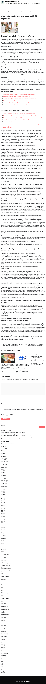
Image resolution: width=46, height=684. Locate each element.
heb (2, 573)
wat (2, 664)
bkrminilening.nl (12, 1)
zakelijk (2, 671)
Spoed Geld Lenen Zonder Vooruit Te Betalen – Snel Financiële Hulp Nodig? (16, 435)
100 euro (3, 502)
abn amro (3, 527)
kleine (2, 592)
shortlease (3, 647)
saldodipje (3, 644)
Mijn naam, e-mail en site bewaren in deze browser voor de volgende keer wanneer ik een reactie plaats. (23, 410)
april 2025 (3, 474)
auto (2, 532)
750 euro (3, 522)
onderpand (3, 625)
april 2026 (3, 455)
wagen (2, 663)
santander (3, 645)
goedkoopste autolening (6, 568)
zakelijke (3, 672)
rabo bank (3, 639)
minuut (2, 622)
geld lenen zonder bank (6, 563)
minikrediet (3, 617)
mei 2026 (3, 453)
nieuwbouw (3, 623)
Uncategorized (4, 656)
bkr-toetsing (8, 335)
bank (2, 537)
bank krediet (3, 538)
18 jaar (2, 507)
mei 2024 (3, 491)
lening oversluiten (4, 611)
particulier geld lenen (5, 630)
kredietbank (3, 600)
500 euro (3, 519)
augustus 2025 (4, 467)
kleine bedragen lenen (39, 335)
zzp (2, 674)
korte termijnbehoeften (6, 336)
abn (2, 526)
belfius (2, 543)
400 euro (3, 516)
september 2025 (4, 466)
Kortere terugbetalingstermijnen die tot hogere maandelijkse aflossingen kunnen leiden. (23, 117)
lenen (2, 604)
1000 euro (3, 504)
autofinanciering (4, 533)
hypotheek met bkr (5, 581)
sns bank (3, 652)
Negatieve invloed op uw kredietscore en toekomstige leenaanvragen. (19, 122)
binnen (2, 545)
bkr (1, 546)
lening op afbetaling (5, 609)
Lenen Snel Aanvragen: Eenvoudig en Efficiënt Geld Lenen (12, 434)
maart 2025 (3, 475)
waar (2, 661)
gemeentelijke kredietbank (6, 567)
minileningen (31, 336)
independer (3, 582)
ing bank (3, 586)
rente (2, 642)
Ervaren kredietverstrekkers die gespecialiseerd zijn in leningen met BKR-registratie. (23, 105)
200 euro (3, 508)
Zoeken (3, 425)
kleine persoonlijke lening (6, 593)
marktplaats (3, 615)
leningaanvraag (24, 336)
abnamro (3, 529)
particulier (3, 628)
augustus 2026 (4, 448)
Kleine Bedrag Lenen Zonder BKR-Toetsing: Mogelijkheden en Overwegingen (36, 357)
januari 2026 (3, 459)
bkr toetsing (3, 549)
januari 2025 (3, 478)
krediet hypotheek (5, 598)
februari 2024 (4, 496)
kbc (2, 589)
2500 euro (3, 513)
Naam (3, 398)
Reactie (3, 382)
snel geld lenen (4, 649)
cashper (2, 551)
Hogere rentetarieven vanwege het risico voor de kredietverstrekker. (19, 113)
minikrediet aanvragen (5, 619)
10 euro (2, 500)
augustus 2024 (4, 486)
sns (2, 650)
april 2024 (3, 492)
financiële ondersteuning (18, 335)
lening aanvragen (4, 606)
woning (2, 667)
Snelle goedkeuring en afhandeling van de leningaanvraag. (16, 96)
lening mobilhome (4, 608)
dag (2, 552)
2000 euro (3, 510)
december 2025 (4, 461)
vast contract (4, 660)
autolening (3, 535)
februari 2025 (4, 477)
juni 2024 (3, 489)
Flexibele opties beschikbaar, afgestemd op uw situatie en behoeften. (19, 100)
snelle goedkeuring (28, 338)
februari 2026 (4, 458)
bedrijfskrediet (4, 541)
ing (1, 584)
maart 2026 (3, 456)
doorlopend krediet (5, 554)
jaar (2, 587)
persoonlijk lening (4, 633)
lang (2, 601)
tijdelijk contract (4, 653)
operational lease (4, 626)
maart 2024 (3, 494)
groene (2, 571)
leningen (3, 612)
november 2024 (4, 481)
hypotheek (3, 579)
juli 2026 (2, 450)
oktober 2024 (4, 483)
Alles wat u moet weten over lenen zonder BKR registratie (13, 432)
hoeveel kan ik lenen (5, 576)
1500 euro (3, 505)
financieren (3, 559)
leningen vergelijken (5, 614)
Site (2, 403)
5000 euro (3, 521)
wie (2, 666)
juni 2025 (3, 470)
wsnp (2, 669)
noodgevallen (10, 338)
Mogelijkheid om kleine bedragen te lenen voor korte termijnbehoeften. (20, 98)
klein (2, 590)
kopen (2, 595)
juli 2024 (3, 488)
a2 (1, 524)
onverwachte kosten (18, 338)
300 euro (3, 515)
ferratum (3, 556)
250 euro (3, 511)
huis (2, 578)
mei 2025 (3, 472)
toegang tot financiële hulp (17, 339)
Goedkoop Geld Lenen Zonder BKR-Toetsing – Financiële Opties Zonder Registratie (18, 437)
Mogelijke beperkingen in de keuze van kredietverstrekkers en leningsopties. (21, 120)
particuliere (3, 631)
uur (1, 658)
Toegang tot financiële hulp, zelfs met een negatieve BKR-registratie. (19, 94)
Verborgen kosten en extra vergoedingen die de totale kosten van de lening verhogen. (23, 124)
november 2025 (4, 462)
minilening (3, 620)
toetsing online (4, 655)
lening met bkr (16, 336)
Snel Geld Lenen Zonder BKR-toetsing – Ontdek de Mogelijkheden (22, 366)
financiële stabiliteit (28, 335)
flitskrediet (3, 560)
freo (2, 562)
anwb (2, 530)
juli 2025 (2, 469)
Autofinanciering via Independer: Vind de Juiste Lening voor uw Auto (15, 438)
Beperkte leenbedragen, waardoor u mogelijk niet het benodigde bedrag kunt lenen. (23, 115)
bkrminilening (4, 21)
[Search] (5, 6)
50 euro (2, 518)
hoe (2, 574)
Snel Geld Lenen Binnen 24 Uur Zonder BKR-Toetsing (7, 365)
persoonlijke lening (5, 634)
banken (2, 540)
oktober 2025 (4, 464)
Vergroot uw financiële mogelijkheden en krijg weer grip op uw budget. (19, 103)
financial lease (4, 557)
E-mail (26, 398)
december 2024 (4, 480)
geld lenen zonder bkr (5, 565)
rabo (2, 638)
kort (2, 597)
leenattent (3, 603)
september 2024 (4, 485)
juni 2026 (3, 451)
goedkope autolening (5, 570)
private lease (4, 636)
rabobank (3, 641)
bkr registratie (4, 548)
